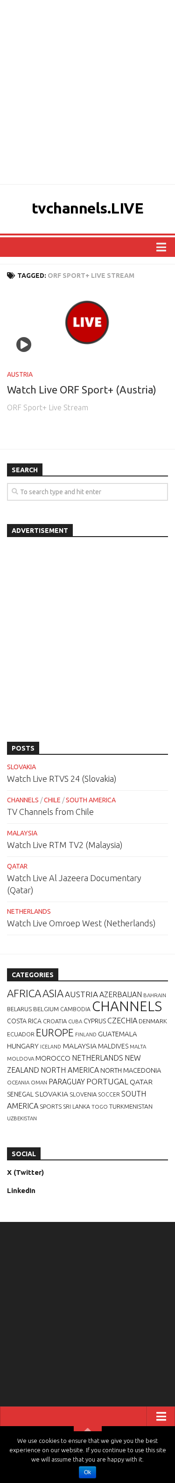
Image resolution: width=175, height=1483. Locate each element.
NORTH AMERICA (70, 1070)
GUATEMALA (117, 1034)
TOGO (99, 1107)
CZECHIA (122, 1020)
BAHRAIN (154, 995)
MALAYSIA (22, 833)
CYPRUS (95, 1021)
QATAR (17, 866)
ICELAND (50, 1046)
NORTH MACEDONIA (130, 1070)
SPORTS (51, 1106)
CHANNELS (23, 800)
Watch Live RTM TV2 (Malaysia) (65, 844)
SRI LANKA (76, 1107)
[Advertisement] (87, 92)
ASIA (52, 993)
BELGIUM (46, 1009)
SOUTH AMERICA (91, 800)
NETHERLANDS (29, 911)
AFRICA (24, 993)
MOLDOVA (20, 1058)
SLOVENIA (83, 1094)
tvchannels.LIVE (88, 208)
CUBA (75, 1021)
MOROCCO (52, 1058)
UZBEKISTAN (22, 1118)
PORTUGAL (107, 1081)
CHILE (52, 800)
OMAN (39, 1082)
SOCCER (109, 1094)
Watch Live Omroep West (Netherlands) (81, 923)
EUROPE (55, 1032)
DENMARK (153, 1021)
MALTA (138, 1046)
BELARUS (19, 1009)
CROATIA (55, 1021)
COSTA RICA (24, 1021)
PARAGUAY (67, 1081)
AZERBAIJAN (120, 994)
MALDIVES (113, 1046)
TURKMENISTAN (131, 1106)
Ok (87, 1472)
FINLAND (86, 1034)
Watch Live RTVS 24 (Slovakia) (62, 778)
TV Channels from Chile (50, 811)
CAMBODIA (75, 1009)
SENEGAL (20, 1094)
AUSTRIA (20, 374)
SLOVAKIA (21, 767)
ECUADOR (21, 1034)
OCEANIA (18, 1082)
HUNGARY (23, 1046)
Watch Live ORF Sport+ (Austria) (81, 389)
